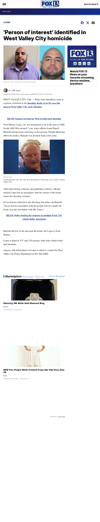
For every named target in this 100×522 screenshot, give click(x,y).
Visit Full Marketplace (57, 276)
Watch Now (90, 4)
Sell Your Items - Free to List (33, 277)
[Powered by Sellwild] (61, 417)
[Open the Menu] (4, 4)
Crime (6, 22)
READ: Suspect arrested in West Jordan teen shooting (34, 118)
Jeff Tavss (16, 90)
